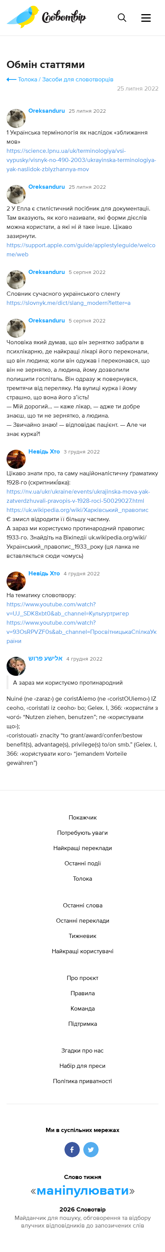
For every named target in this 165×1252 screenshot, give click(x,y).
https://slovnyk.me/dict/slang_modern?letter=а (68, 302)
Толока (27, 79)
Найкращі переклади (82, 847)
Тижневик (82, 935)
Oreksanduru (46, 111)
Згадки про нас (82, 1050)
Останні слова (82, 905)
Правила (83, 993)
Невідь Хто (44, 452)
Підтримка (82, 1023)
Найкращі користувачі (83, 951)
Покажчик (83, 817)
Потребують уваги (82, 832)
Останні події (82, 863)
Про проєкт (82, 977)
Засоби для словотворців (78, 79)
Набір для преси (82, 1065)
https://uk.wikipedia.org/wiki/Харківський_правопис (77, 509)
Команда (83, 1008)
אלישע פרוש (45, 659)
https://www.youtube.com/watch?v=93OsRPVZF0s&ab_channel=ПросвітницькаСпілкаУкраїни (82, 631)
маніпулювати (82, 1191)
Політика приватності (82, 1080)
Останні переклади (82, 920)
